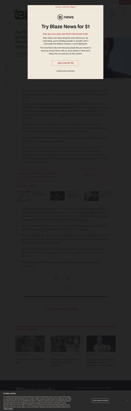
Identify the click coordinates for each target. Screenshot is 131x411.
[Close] (127, 400)
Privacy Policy (8, 409)
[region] (65, 400)
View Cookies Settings (100, 400)
